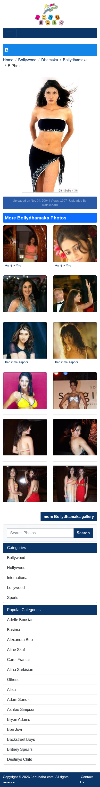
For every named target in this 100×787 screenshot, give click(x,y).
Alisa (11, 689)
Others (12, 680)
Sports (12, 598)
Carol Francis (18, 660)
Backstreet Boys (21, 739)
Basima (13, 630)
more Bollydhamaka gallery (69, 517)
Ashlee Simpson (21, 709)
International (17, 578)
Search (83, 533)
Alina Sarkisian (20, 670)
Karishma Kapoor (16, 362)
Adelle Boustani (20, 620)
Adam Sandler (19, 699)
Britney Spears (20, 749)
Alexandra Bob (20, 640)
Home (8, 60)
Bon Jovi (14, 729)
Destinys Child (19, 759)
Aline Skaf (16, 650)
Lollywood (16, 588)
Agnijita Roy (13, 265)
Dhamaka (49, 60)
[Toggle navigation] (10, 33)
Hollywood (16, 568)
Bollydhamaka (75, 60)
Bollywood (27, 60)
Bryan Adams (18, 719)
